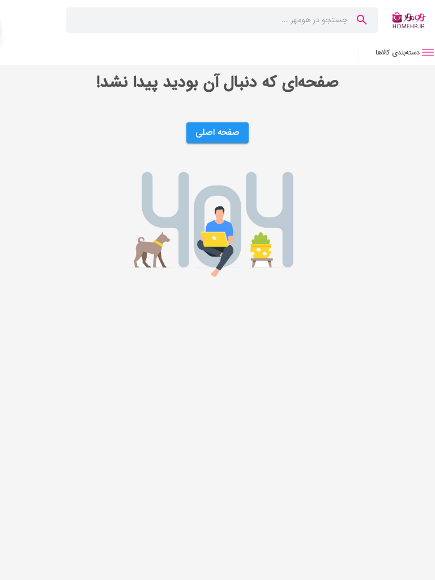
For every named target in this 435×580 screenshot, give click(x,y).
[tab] (397, 52)
